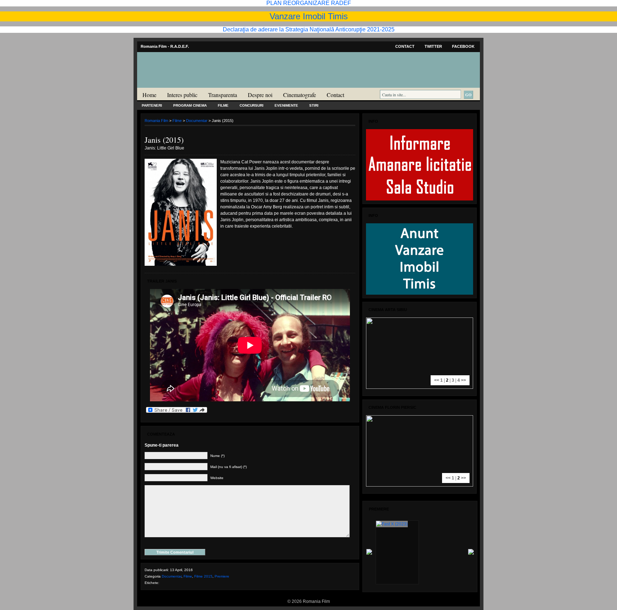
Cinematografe (299, 94)
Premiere (222, 576)
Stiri (313, 105)
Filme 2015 (203, 576)
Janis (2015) (164, 139)
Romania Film (192, 84)
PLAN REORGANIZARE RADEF (308, 3)
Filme (223, 105)
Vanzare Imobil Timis (309, 16)
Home (149, 94)
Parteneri (152, 105)
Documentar (196, 120)
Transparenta (222, 94)
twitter (433, 46)
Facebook (463, 46)
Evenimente (286, 105)
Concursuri (252, 105)
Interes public (182, 94)
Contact (405, 46)
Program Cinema (190, 105)
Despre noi (260, 94)
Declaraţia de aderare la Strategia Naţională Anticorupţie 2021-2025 (309, 29)
